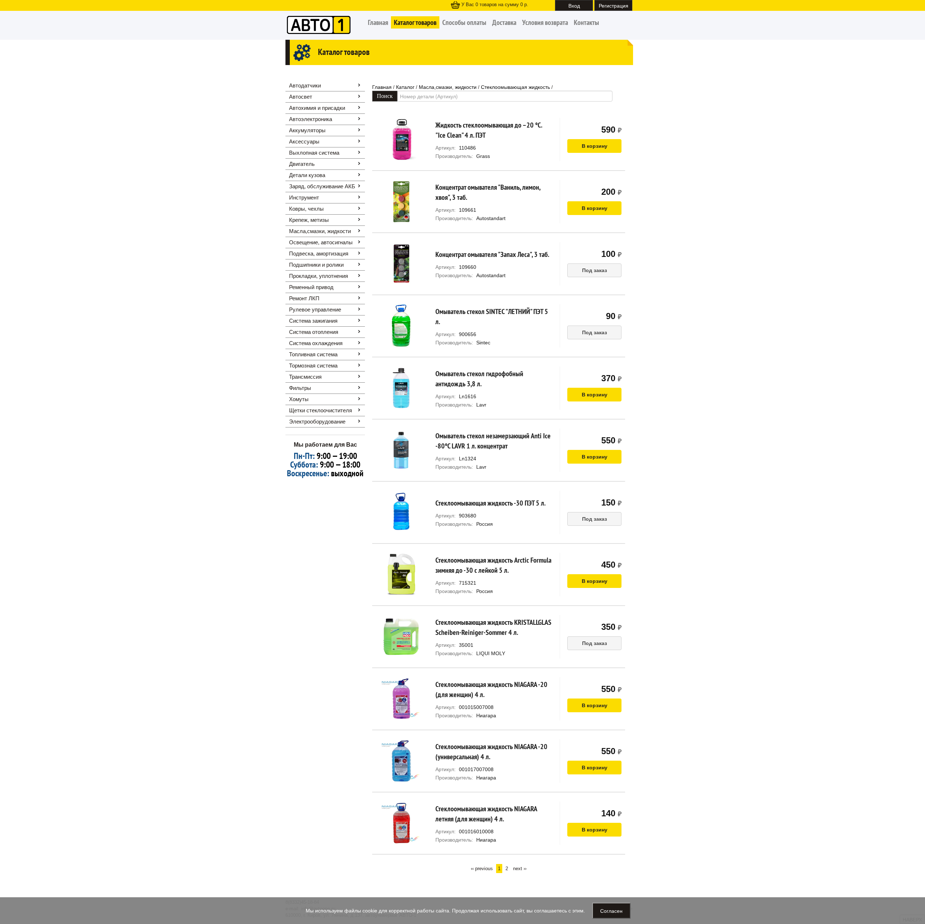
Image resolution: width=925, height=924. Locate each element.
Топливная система (313, 354)
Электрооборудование (317, 421)
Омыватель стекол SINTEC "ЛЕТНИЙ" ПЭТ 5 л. (491, 316)
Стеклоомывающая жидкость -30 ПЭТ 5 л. (490, 503)
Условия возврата (545, 22)
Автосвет (300, 97)
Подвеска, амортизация (318, 253)
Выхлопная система (314, 153)
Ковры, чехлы (306, 209)
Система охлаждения (316, 343)
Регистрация (613, 5)
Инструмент (304, 197)
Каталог (405, 87)
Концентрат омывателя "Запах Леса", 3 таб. (492, 254)
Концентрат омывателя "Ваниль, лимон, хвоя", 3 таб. (487, 192)
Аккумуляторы (307, 130)
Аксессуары (304, 141)
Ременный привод (311, 287)
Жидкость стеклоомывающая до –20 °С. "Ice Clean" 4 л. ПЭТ (488, 130)
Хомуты (299, 399)
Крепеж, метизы (309, 220)
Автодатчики (305, 85)
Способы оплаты (464, 22)
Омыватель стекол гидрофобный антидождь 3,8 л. (479, 378)
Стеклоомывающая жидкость (515, 87)
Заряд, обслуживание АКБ (322, 186)
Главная (378, 22)
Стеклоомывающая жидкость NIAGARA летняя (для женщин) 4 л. (486, 814)
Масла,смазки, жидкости (320, 231)
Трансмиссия (305, 377)
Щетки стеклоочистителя (320, 410)
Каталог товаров (415, 22)
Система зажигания (313, 321)
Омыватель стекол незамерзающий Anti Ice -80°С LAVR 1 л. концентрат (493, 441)
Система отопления (313, 332)
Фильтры (300, 388)
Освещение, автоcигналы (321, 242)
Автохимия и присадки (317, 108)
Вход (574, 5)
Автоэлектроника (310, 119)
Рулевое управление (315, 309)
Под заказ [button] (594, 270)
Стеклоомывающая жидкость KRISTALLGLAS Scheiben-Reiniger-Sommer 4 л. (493, 627)
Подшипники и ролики (316, 265)
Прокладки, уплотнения (318, 276)
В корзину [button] (594, 146)
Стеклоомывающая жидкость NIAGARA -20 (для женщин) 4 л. (491, 689)
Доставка (504, 22)
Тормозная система (313, 365)
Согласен (611, 910)
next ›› (519, 868)
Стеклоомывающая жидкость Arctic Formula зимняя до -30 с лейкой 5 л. (493, 565)
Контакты (586, 22)
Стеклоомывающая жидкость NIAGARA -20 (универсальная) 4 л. (491, 751)
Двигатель (302, 164)
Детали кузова (307, 175)
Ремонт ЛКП (304, 298)
